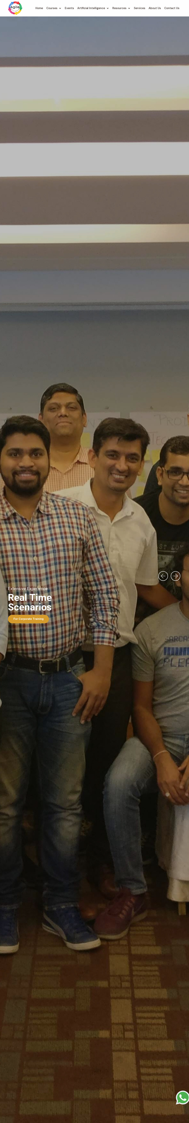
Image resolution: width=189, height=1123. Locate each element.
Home (39, 8)
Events (69, 8)
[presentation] (163, 578)
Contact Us (171, 8)
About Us (155, 8)
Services (139, 8)
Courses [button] (51, 8)
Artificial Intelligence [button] (91, 8)
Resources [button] (119, 8)
